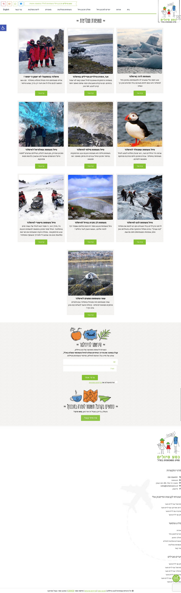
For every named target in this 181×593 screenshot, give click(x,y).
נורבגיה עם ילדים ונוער (173, 511)
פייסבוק (175, 489)
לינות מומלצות (33, 9)
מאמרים (48, 9)
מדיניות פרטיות (90, 590)
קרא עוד (140, 93)
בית (128, 9)
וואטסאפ (174, 480)
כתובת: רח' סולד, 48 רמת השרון (167, 483)
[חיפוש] (179, 17)
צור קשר (18, 9)
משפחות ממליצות (65, 9)
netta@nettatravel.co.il (169, 486)
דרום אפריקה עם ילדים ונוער (171, 507)
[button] (3, 28)
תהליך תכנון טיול (84, 9)
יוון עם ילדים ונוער (175, 515)
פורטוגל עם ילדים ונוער (173, 504)
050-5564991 (173, 477)
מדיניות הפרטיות (95, 382)
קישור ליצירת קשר (177, 578)
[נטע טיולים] (168, 12)
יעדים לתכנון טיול (103, 9)
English (6, 9)
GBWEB (71, 590)
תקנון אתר (102, 590)
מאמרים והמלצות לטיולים (172, 541)
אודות (118, 9)
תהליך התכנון (176, 537)
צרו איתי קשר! (90, 418)
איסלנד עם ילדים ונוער (173, 571)
